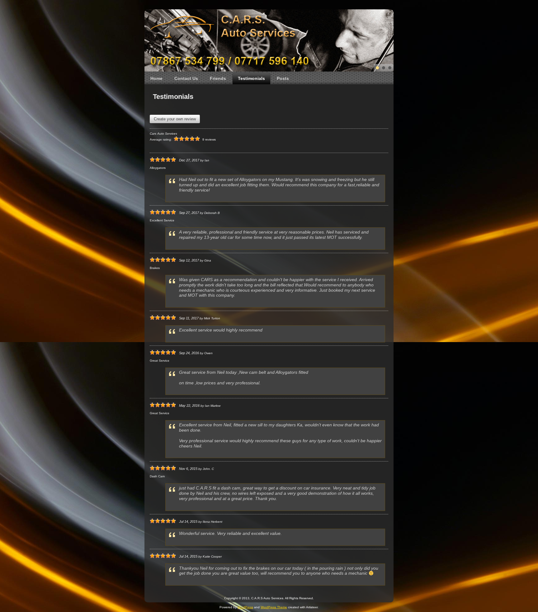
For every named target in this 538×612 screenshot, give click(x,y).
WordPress (245, 607)
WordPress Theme (274, 607)
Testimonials (251, 78)
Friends (218, 78)
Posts (283, 78)
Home (156, 78)
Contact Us (186, 78)
